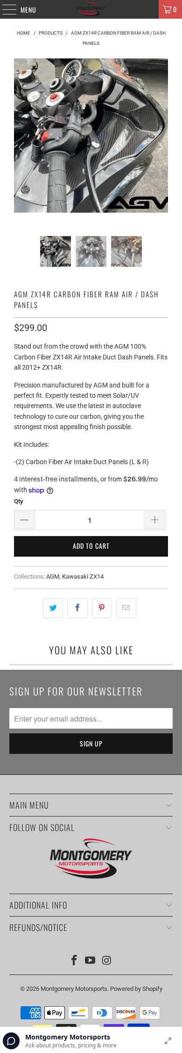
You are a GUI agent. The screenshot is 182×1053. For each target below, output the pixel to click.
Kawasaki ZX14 (83, 576)
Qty (18, 501)
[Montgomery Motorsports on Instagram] (107, 961)
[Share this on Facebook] (77, 608)
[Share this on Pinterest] (102, 608)
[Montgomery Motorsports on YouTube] (91, 961)
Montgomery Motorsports (74, 988)
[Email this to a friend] (126, 608)
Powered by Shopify (136, 988)
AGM (52, 576)
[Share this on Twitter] (53, 608)
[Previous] (23, 147)
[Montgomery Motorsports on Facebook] (74, 961)
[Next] (159, 147)
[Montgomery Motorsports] (91, 9)
